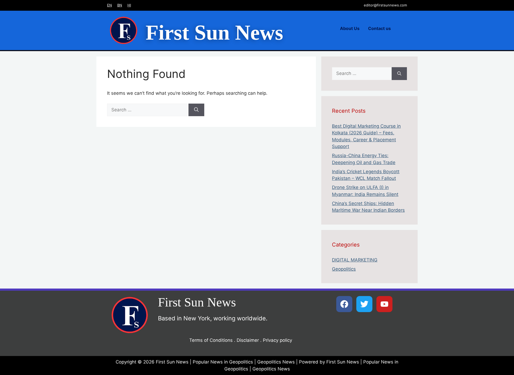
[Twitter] (364, 304)
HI (129, 5)
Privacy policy (277, 340)
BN (119, 5)
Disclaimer (248, 340)
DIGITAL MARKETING (354, 260)
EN (109, 5)
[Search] (196, 110)
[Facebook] (344, 304)
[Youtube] (384, 304)
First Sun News (214, 32)
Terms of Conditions (211, 340)
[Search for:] (147, 109)
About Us (350, 28)
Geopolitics (344, 269)
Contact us (379, 28)
